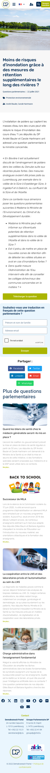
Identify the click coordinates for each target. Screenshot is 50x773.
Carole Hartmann (25, 104)
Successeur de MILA (14, 499)
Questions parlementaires (14, 92)
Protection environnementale (18, 98)
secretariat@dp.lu (16, 733)
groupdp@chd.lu (33, 733)
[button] (16, 368)
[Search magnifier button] (38, 4)
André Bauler (11, 104)
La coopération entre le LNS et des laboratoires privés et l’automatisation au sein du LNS (24, 578)
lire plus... (6, 467)
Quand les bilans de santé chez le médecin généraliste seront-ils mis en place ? (24, 433)
